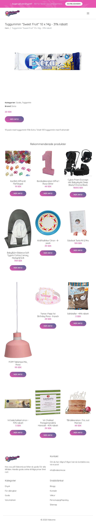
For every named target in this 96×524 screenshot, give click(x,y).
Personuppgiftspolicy (59, 500)
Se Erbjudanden (73, 4)
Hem (7, 28)
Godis (18, 102)
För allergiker (11, 491)
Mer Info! (14, 119)
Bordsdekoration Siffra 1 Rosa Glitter (48, 182)
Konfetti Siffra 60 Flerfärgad (18, 182)
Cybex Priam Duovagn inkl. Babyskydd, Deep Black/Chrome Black (78, 182)
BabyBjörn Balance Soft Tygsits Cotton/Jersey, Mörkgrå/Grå (18, 255)
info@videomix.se (57, 470)
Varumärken (10, 500)
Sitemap (53, 504)
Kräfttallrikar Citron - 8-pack (48, 241)
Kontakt (53, 491)
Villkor (52, 495)
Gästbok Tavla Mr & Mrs (78, 240)
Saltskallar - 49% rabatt (78, 313)
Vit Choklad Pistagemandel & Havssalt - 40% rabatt (48, 423)
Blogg (52, 486)
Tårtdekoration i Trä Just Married (78, 421)
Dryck (7, 486)
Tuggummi (26, 102)
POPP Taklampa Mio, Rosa (18, 363)
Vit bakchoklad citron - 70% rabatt (18, 421)
